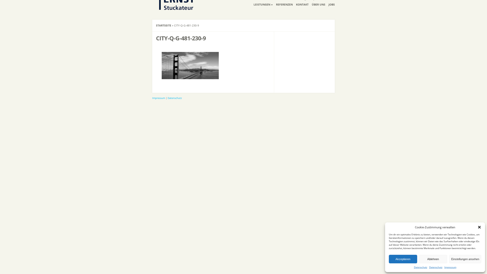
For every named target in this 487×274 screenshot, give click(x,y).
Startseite (163, 25)
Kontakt (302, 4)
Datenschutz (420, 267)
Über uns (318, 4)
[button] (479, 227)
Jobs (332, 4)
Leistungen (262, 4)
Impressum (450, 267)
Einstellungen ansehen (465, 259)
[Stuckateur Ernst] (176, 11)
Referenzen (284, 4)
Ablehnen (433, 259)
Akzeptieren (402, 259)
